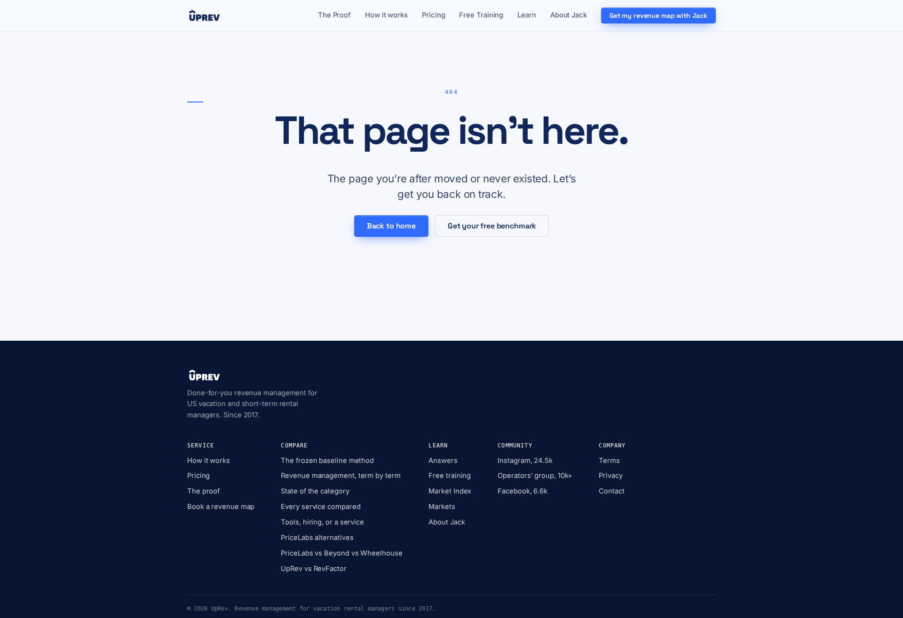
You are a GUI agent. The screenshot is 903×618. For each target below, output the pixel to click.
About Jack (568, 15)
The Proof (334, 15)
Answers (442, 460)
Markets (441, 506)
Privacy (610, 475)
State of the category (315, 491)
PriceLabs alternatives (317, 537)
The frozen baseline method (327, 460)
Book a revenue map (220, 506)
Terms (609, 460)
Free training (449, 475)
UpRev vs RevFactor (313, 568)
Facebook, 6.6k (522, 491)
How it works (386, 15)
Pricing (433, 15)
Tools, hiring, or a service (322, 522)
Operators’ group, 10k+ (535, 475)
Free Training (481, 15)
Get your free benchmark (492, 226)
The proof (203, 491)
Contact (611, 491)
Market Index (449, 491)
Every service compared (320, 506)
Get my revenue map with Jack (658, 15)
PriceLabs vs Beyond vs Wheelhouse (341, 553)
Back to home (391, 226)
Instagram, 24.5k (525, 460)
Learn (526, 15)
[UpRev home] (204, 15)
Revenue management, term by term (340, 475)
